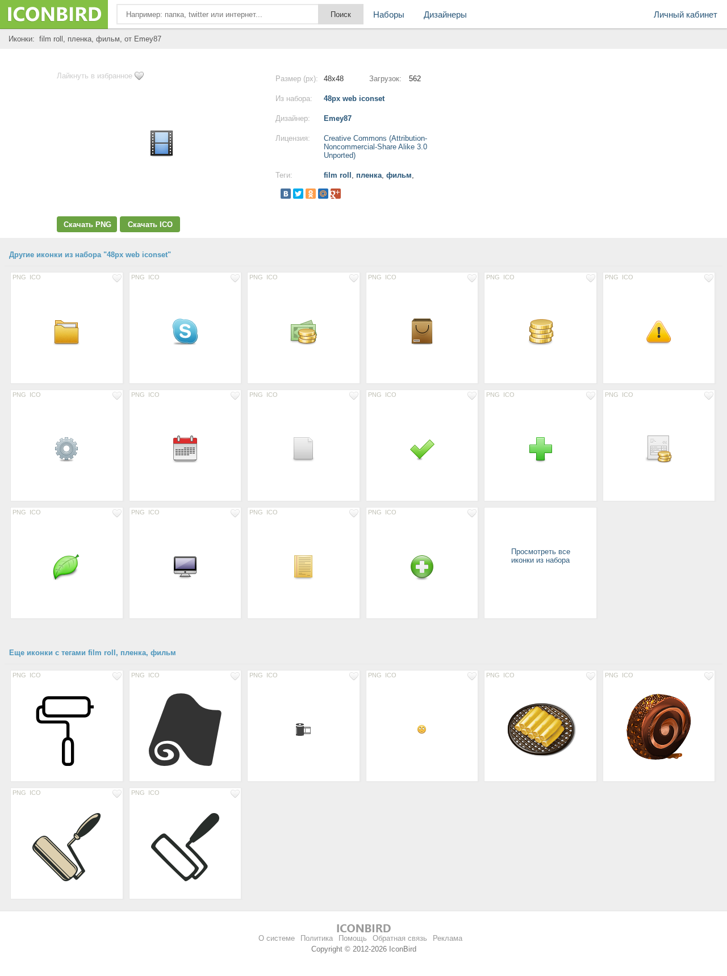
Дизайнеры (445, 14)
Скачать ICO (150, 224)
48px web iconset (354, 98)
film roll (338, 175)
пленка (369, 175)
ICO (35, 277)
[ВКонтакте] (286, 194)
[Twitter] (298, 194)
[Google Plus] (336, 194)
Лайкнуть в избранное (94, 76)
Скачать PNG (87, 224)
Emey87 (338, 118)
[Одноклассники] (311, 194)
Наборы (388, 14)
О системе (276, 938)
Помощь (353, 938)
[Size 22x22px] (304, 729)
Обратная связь (400, 938)
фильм (399, 175)
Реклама (447, 938)
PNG (19, 277)
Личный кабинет (685, 14)
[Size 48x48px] (67, 331)
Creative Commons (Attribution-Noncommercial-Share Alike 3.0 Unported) (375, 147)
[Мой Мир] (323, 194)
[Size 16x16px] (422, 729)
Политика (316, 938)
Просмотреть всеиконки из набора (540, 555)
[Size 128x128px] (67, 729)
